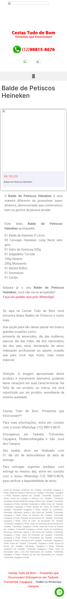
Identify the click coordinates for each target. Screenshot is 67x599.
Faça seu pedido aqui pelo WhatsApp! (28, 297)
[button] (33, 76)
